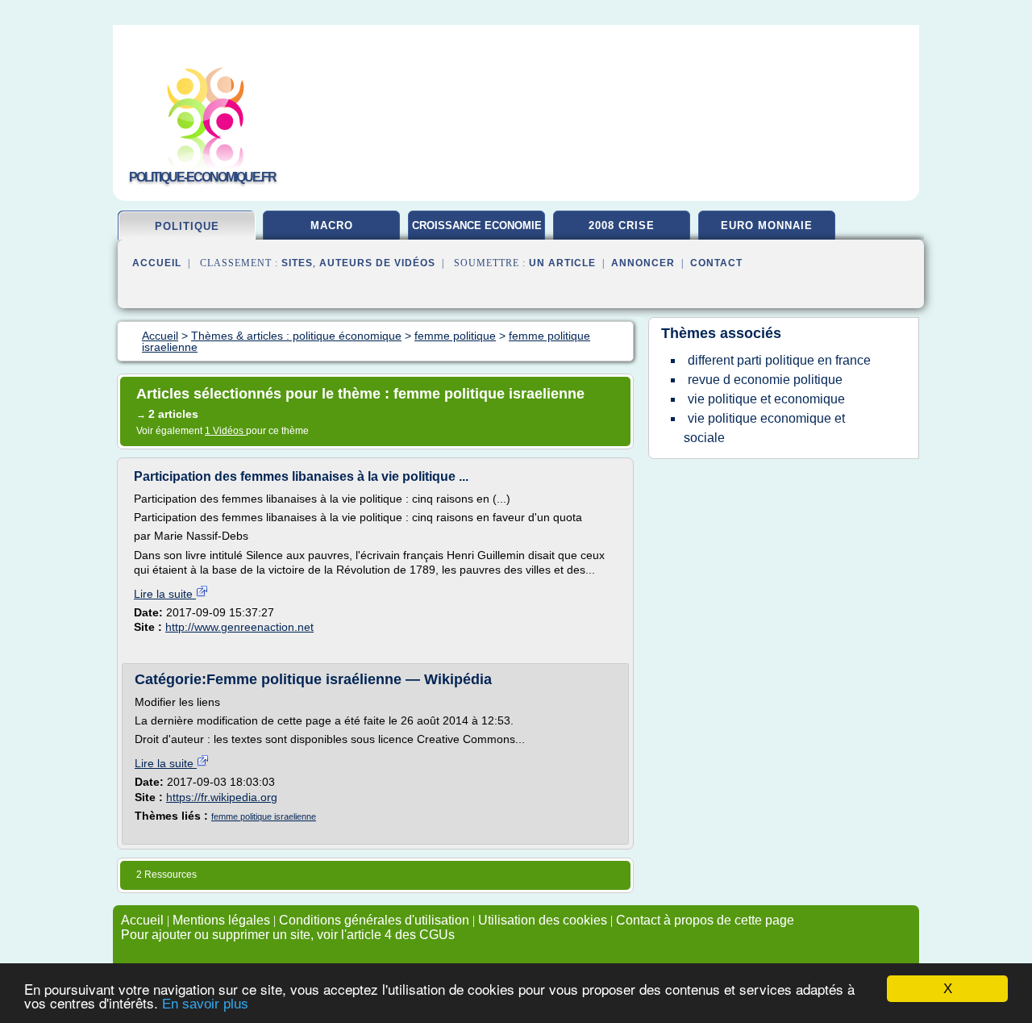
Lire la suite (165, 593)
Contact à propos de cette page (705, 920)
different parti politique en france (779, 360)
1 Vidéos (225, 430)
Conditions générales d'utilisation (374, 920)
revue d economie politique (765, 379)
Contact (716, 263)
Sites (297, 263)
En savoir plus (205, 1004)
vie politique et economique (766, 399)
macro (331, 225)
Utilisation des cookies (542, 920)
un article (562, 263)
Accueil (156, 263)
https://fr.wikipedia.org (221, 797)
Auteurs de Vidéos (377, 263)
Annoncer (643, 263)
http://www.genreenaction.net (239, 626)
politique (187, 226)
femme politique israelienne (263, 816)
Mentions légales (221, 920)
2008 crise (622, 225)
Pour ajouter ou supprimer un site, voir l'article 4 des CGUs (288, 935)
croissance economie (477, 225)
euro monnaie (767, 225)
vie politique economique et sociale (764, 428)
